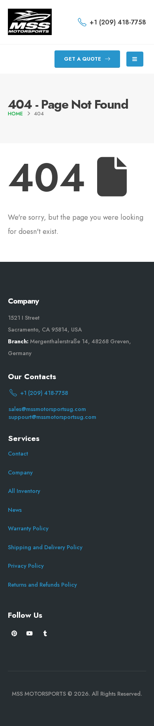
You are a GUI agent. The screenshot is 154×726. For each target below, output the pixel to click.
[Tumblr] (45, 633)
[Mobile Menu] (134, 59)
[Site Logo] (30, 22)
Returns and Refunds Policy (42, 585)
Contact (18, 453)
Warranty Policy (28, 528)
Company (20, 472)
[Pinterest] (14, 633)
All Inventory (24, 491)
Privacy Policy (26, 566)
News (15, 510)
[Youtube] (29, 633)
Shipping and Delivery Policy (45, 547)
